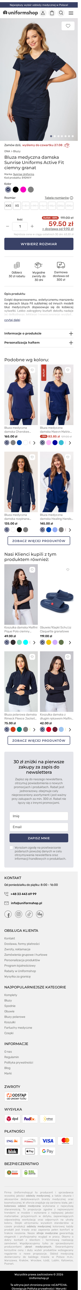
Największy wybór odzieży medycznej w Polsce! (39, 5)
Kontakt (9, 933)
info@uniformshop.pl (26, 898)
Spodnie (10, 1001)
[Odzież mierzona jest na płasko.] (71, 193)
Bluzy (17, 146)
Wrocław (36, 1255)
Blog (7, 1063)
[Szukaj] (61, 13)
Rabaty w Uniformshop (20, 966)
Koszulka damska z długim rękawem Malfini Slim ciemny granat (56, 712)
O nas (8, 1047)
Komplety (10, 990)
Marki (8, 1068)
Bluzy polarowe (14, 1012)
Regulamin (11, 1052)
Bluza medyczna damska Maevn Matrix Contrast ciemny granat (56, 425)
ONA (7, 146)
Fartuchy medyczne (18, 1023)
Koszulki (9, 1017)
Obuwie (9, 1006)
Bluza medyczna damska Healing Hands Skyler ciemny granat (55, 512)
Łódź (46, 1255)
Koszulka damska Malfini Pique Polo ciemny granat (20, 624)
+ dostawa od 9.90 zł (57, 224)
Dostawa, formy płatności (22, 939)
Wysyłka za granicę (17, 971)
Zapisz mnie (39, 833)
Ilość (20, 214)
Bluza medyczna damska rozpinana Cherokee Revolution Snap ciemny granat (18, 512)
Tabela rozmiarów (57, 193)
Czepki (8, 1028)
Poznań (8, 1258)
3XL (69, 201)
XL (52, 201)
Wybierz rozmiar (39, 239)
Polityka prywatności (18, 1057)
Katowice (67, 1255)
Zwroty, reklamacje (17, 944)
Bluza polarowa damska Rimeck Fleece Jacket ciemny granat (20, 712)
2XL (61, 201)
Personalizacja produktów (22, 955)
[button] (51, 131)
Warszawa (10, 1255)
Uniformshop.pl (39, 1273)
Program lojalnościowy (20, 960)
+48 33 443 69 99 (23, 889)
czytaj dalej (12, 315)
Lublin (55, 1255)
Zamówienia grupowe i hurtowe (25, 950)
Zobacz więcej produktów (38, 536)
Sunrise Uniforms (23, 169)
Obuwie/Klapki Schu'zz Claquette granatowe (55, 624)
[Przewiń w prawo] (32, 438)
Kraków (23, 1255)
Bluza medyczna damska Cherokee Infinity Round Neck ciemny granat (17, 425)
